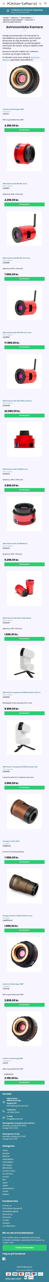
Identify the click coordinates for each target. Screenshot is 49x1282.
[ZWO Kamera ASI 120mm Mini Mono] (25, 593)
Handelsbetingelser (10, 1211)
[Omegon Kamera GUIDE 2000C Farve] (25, 890)
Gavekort (6, 1223)
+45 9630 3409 (13, 1112)
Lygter (5, 1182)
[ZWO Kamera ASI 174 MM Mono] (25, 518)
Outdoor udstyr (8, 1171)
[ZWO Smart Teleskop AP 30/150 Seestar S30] (25, 742)
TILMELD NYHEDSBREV (24, 1247)
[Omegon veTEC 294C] (25, 816)
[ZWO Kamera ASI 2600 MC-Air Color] (25, 307)
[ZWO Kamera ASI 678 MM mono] (25, 444)
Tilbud (4, 1150)
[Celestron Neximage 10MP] (25, 959)
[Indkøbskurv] (45, 3)
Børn (4, 1179)
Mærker (5, 1194)
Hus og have (7, 1174)
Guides (5, 1191)
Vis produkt (24, 130)
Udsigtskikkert (8, 1159)
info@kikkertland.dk (15, 1119)
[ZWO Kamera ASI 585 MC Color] (25, 158)
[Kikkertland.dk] (22, 3)
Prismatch (6, 1217)
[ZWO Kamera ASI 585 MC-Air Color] (25, 233)
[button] (13, 1279)
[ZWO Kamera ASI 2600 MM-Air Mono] (25, 376)
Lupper (5, 1185)
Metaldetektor (8, 1188)
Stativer (5, 1177)
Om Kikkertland (8, 1226)
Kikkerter (6, 1156)
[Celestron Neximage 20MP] (25, 84)
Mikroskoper (7, 1168)
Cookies (5, 1220)
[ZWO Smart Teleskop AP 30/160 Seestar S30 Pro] (25, 667)
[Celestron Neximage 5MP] (25, 1033)
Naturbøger (7, 1165)
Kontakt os (6, 1205)
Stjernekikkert (8, 1162)
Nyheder (5, 1153)
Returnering (7, 1214)
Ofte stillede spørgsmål (12, 1208)
